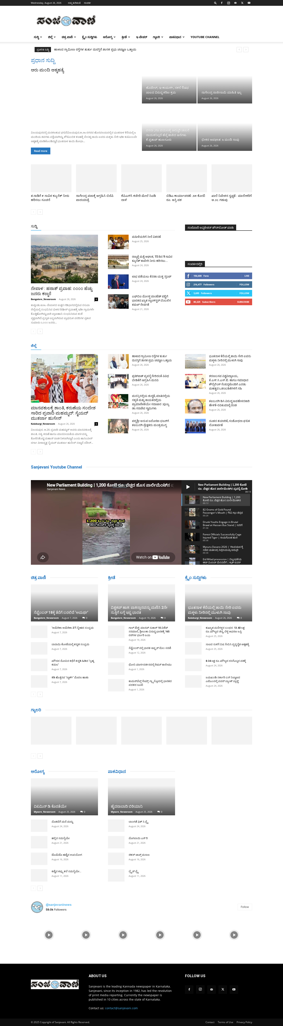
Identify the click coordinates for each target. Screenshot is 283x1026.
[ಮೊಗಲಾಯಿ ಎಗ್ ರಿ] (116, 842)
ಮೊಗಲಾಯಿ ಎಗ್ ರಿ (138, 838)
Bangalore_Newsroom (43, 299)
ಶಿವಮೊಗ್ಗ (185, 345)
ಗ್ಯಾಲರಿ (156, 37)
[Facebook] (222, 3)
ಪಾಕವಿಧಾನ (175, 37)
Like (246, 275)
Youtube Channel (205, 37)
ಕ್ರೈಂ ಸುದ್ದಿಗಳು (89, 37)
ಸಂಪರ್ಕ (87, 2)
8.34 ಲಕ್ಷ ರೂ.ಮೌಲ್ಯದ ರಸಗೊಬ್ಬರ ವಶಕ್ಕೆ (226, 660)
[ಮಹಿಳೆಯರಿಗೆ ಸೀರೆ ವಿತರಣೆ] (118, 242)
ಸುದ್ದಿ (34, 226)
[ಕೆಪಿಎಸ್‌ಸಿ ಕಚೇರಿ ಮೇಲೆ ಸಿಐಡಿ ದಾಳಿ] (141, 178)
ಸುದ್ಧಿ (36, 37)
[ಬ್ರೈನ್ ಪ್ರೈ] (116, 875)
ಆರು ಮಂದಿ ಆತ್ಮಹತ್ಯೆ (47, 69)
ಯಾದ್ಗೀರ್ (217, 345)
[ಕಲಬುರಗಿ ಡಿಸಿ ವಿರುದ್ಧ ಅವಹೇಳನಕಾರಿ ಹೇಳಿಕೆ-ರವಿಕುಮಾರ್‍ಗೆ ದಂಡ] (195, 406)
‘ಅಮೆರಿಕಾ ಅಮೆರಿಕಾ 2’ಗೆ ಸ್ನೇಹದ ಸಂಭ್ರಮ (73, 627)
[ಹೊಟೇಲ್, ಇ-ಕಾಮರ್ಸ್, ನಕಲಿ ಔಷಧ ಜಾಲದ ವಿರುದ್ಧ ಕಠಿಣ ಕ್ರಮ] (169, 80)
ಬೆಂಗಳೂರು (51, 345)
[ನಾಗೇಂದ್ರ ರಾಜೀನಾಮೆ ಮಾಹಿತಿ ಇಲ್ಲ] (224, 80)
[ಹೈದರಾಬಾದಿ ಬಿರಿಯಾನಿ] (141, 796)
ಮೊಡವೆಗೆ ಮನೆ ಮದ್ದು (62, 829)
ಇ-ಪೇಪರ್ (141, 37)
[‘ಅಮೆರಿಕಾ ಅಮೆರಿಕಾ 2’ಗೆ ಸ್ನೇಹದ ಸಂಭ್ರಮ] (39, 632)
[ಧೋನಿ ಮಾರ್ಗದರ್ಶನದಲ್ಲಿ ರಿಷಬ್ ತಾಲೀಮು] (116, 668)
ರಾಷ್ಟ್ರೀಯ (142, 226)
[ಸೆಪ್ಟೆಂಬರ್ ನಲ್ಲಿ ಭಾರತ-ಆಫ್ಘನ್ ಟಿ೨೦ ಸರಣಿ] (116, 652)
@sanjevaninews (58, 912)
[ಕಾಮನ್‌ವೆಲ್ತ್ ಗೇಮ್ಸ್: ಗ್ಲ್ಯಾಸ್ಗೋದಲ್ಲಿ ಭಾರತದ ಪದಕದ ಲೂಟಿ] (116, 685)
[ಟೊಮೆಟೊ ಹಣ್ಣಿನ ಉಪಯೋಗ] (39, 866)
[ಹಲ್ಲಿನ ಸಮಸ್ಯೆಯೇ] (39, 850)
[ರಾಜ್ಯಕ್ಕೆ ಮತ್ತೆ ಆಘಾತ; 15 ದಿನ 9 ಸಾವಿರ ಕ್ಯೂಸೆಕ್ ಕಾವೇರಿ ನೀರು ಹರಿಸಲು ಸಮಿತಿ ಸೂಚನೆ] (118, 262)
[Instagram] (228, 3)
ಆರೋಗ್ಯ (107, 37)
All (110, 226)
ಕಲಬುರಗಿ (95, 345)
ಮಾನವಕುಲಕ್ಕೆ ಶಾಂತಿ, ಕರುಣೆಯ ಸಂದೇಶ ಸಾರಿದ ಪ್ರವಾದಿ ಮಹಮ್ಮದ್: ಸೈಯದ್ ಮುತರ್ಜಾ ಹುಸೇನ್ (63, 413)
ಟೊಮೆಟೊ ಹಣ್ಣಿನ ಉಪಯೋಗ (67, 862)
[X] (242, 3)
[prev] (239, 49)
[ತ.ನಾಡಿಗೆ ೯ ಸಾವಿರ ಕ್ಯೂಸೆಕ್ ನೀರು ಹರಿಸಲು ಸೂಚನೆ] (51, 178)
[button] (215, 2)
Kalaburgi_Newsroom (43, 423)
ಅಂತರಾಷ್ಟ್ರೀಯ (124, 226)
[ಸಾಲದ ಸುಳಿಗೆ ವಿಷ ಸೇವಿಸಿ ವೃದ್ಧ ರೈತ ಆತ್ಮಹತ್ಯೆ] (193, 648)
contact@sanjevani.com (121, 1016)
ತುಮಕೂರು (170, 345)
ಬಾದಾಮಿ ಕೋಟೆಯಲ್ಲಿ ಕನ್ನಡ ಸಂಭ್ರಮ (70, 644)
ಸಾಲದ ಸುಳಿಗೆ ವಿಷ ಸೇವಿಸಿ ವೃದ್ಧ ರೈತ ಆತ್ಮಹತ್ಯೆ (227, 644)
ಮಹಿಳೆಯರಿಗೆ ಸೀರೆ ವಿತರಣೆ (146, 236)
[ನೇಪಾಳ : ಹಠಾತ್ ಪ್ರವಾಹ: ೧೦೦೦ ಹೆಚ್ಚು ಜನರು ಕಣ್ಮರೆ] (64, 259)
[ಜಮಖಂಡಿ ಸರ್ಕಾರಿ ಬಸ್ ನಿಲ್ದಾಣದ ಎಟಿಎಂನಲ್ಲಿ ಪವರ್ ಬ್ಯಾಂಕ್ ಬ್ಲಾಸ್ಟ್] (193, 681)
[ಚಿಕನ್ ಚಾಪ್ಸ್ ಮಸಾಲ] (116, 859)
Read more (40, 151)
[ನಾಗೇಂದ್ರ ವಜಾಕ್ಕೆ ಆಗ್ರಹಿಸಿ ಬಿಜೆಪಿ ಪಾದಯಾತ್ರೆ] (96, 178)
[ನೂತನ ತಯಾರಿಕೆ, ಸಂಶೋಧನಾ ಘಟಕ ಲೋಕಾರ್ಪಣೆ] (195, 426)
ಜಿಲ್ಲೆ (50, 37)
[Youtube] (249, 3)
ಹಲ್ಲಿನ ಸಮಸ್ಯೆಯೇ (61, 845)
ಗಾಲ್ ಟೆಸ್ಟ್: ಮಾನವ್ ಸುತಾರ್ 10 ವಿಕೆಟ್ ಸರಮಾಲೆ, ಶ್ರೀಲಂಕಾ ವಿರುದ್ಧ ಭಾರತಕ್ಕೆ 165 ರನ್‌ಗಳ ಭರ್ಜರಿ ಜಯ (149, 631)
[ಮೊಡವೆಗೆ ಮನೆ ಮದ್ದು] (39, 833)
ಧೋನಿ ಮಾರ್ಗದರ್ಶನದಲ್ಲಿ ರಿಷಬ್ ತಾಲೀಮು (150, 664)
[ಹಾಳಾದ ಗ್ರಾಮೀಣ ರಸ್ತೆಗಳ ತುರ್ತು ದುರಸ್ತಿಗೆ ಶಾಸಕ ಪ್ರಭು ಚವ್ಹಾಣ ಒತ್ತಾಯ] (118, 361)
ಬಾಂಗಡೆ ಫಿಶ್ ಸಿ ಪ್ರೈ (138, 821)
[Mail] (235, 3)
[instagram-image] (49, 942)
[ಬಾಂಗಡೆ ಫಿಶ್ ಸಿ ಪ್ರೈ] (116, 825)
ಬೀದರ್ (230, 345)
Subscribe (243, 301)
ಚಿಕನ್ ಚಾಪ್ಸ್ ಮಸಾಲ (139, 854)
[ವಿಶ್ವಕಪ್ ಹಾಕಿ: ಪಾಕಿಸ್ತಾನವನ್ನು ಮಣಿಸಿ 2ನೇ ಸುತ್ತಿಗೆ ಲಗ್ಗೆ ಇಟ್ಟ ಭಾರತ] (141, 602)
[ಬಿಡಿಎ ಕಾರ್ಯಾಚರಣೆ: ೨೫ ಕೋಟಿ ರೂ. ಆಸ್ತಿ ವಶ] (186, 178)
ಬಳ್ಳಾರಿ (108, 345)
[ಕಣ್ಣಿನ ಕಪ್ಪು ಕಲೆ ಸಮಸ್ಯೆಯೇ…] (39, 883)
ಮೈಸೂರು (139, 345)
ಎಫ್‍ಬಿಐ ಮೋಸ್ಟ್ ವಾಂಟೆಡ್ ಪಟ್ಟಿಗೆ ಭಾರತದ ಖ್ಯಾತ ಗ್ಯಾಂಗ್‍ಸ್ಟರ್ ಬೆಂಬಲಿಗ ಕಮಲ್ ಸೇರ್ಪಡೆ (151, 300)
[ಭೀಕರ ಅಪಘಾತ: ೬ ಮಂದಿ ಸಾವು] (224, 127)
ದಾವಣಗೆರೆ (154, 345)
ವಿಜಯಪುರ (201, 345)
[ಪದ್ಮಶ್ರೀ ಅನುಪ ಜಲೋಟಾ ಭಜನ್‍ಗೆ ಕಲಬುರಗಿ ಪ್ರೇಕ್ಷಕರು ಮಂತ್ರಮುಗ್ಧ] (118, 426)
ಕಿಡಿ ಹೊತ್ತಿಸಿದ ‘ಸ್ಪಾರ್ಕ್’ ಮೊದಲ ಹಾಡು (70, 677)
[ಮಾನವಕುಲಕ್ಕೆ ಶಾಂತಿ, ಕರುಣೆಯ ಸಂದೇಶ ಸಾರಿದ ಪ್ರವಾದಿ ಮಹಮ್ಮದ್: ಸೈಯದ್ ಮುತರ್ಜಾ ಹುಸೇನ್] (64, 378)
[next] (245, 49)
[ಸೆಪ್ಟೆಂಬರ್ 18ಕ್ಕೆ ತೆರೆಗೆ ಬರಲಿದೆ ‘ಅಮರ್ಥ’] (64, 602)
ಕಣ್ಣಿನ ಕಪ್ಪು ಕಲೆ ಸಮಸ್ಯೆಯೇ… (66, 879)
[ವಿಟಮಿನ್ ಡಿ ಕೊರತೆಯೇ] (64, 800)
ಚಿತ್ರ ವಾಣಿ (67, 37)
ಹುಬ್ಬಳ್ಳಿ (82, 345)
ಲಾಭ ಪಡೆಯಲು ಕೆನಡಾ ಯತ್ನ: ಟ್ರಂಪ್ (151, 276)
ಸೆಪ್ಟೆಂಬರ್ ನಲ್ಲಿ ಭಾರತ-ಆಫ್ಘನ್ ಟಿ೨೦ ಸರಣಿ (150, 648)
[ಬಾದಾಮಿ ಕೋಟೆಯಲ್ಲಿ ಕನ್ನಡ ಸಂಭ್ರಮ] (39, 648)
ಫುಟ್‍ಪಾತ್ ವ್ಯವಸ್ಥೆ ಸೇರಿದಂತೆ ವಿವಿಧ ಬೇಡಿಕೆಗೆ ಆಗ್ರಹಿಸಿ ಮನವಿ (88, 49)
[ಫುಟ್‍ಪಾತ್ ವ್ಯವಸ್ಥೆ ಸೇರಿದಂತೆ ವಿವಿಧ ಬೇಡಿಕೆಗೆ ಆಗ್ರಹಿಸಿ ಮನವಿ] (118, 381)
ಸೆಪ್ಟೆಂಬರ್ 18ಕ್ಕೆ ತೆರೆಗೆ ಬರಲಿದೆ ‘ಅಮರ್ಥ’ (61, 612)
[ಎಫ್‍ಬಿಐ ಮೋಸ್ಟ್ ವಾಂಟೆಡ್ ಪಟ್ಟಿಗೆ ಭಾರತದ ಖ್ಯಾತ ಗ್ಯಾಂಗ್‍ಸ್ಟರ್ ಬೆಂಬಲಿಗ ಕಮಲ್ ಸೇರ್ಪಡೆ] (118, 301)
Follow (244, 284)
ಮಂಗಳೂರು (68, 345)
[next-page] (40, 212)
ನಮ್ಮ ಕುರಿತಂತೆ (74, 2)
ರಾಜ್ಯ (154, 226)
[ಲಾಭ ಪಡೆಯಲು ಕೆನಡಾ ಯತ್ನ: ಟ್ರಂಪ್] (118, 281)
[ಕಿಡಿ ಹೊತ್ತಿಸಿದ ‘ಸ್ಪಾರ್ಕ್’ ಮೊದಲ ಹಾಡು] (39, 681)
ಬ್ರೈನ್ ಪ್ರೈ (133, 871)
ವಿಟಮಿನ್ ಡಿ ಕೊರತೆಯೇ (50, 814)
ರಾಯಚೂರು (123, 345)
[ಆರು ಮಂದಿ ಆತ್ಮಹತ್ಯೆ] (86, 100)
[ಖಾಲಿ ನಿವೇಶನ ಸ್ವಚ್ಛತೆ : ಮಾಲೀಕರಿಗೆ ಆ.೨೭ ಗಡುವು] (232, 178)
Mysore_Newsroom (45, 819)
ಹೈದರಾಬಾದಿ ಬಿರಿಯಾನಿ (127, 806)
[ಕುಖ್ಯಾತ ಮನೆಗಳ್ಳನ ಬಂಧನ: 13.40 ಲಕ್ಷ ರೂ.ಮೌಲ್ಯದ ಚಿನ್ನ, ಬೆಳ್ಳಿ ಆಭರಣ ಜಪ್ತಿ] (193, 632)
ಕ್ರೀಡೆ (124, 37)
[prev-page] (33, 212)
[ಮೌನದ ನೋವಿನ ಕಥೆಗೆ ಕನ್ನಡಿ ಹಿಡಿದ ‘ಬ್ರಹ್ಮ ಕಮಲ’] (39, 665)
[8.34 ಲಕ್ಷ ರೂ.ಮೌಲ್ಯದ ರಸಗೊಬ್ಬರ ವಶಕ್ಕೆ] (193, 665)
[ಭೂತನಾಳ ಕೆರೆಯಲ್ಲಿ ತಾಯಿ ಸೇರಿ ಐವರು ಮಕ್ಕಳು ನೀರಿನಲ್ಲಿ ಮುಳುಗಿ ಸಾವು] (195, 361)
